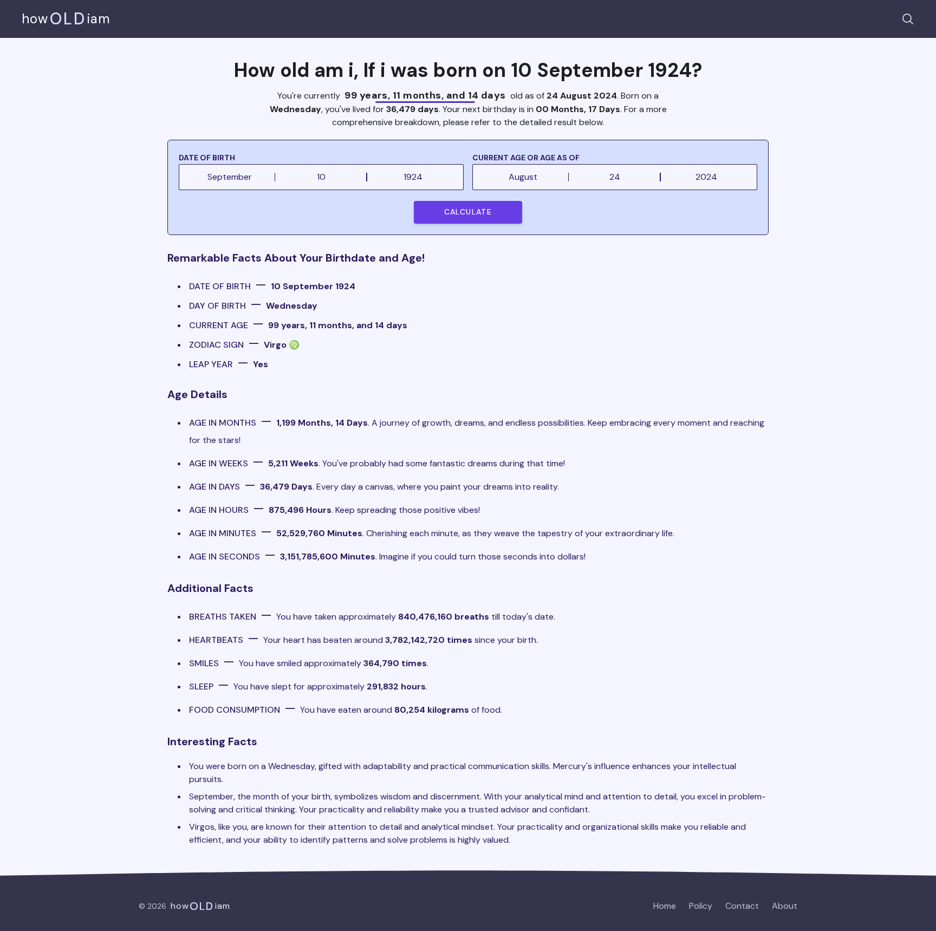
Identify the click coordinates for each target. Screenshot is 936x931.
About (784, 906)
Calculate (468, 212)
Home (664, 906)
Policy (700, 906)
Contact (742, 906)
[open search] (907, 18)
